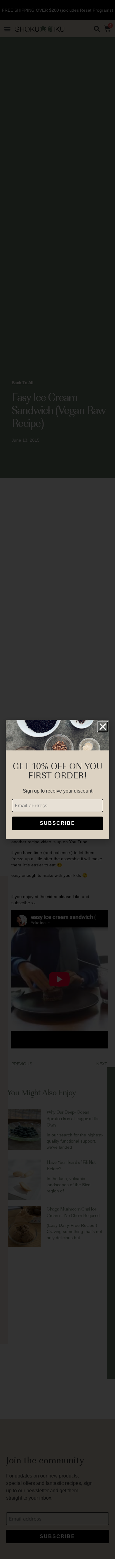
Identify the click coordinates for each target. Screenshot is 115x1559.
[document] (57, 779)
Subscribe (57, 823)
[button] (102, 726)
